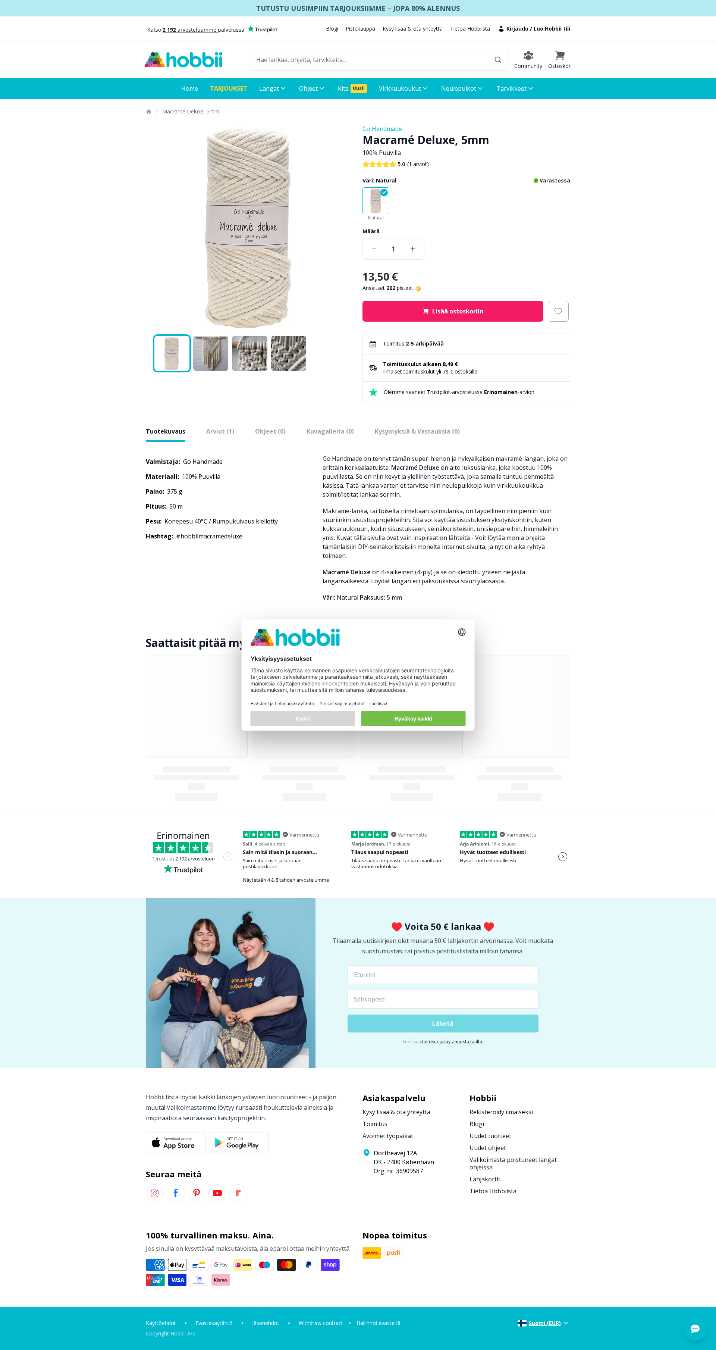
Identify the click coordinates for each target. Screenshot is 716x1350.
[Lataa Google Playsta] (239, 1142)
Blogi (332, 28)
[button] (560, 60)
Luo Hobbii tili (552, 28)
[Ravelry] (238, 1193)
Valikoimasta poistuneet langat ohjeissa (513, 1163)
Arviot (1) (220, 431)
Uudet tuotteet (490, 1136)
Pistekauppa (360, 28)
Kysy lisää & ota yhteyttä (413, 28)
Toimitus (374, 1124)
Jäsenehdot (265, 1322)
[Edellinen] (156, 228)
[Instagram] (155, 1193)
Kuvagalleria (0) (330, 431)
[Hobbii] (183, 60)
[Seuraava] (343, 228)
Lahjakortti (485, 1179)
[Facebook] (176, 1193)
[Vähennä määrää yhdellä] (374, 249)
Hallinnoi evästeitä (379, 1322)
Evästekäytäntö (214, 1322)
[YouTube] (217, 1193)
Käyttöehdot (161, 1322)
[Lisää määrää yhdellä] (413, 249)
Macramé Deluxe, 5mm (190, 111)
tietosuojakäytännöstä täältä (452, 1041)
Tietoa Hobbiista (470, 28)
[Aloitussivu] (148, 112)
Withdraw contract (321, 1322)
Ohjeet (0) (270, 431)
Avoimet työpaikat (387, 1136)
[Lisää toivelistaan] (558, 311)
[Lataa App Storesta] (176, 1142)
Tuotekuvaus (165, 431)
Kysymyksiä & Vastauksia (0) (417, 431)
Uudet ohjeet (488, 1148)
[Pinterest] (196, 1193)
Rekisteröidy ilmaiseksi (501, 1112)
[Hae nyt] (498, 59)
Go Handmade (382, 129)
